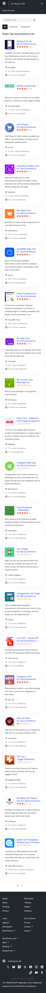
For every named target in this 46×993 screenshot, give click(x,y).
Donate (28, 926)
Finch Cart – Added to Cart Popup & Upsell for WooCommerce (28, 419)
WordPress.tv (9, 931)
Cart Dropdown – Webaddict (24, 508)
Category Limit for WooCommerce (26, 677)
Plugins (27, 907)
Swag (27, 931)
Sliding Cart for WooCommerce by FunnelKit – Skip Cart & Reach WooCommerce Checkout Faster (28, 42)
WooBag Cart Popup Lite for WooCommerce (28, 799)
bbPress (7, 946)
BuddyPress (8, 951)
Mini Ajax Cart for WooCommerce (26, 211)
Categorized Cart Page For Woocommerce (28, 594)
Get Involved (30, 918)
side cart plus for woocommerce (26, 719)
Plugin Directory (8, 11)
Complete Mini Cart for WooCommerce (26, 464)
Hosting (5, 907)
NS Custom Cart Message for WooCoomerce (25, 381)
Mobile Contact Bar (26, 86)
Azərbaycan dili (14, 961)
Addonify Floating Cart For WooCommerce (28, 167)
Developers (7, 926)
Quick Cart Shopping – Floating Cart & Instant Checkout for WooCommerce (28, 841)
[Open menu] (42, 3)
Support (5, 922)
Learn (4, 918)
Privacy (5, 911)
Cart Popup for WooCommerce (26, 125)
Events (27, 922)
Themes (27, 902)
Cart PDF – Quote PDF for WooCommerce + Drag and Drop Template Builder (28, 639)
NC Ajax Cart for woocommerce (26, 339)
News (4, 902)
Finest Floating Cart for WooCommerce (26, 294)
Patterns (28, 911)
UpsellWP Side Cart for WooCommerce (26, 250)
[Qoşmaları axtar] (34, 20)
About (5, 898)
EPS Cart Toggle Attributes (25, 757)
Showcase (28, 898)
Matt (5, 942)
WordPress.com (10, 938)
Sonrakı (27, 885)
